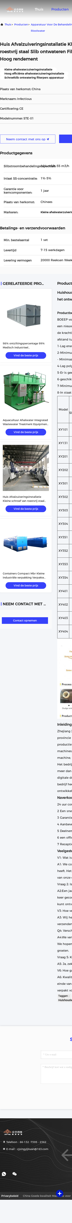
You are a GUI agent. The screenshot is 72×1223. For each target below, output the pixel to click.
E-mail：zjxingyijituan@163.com (27, 1149)
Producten (60, 9)
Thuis (39, 9)
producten (21, 24)
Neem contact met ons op (26, 139)
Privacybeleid (9, 1196)
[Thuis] (15, 9)
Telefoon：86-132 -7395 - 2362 (26, 1142)
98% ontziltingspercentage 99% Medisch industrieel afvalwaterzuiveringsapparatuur (24, 347)
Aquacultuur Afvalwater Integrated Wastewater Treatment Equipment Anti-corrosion (25, 424)
